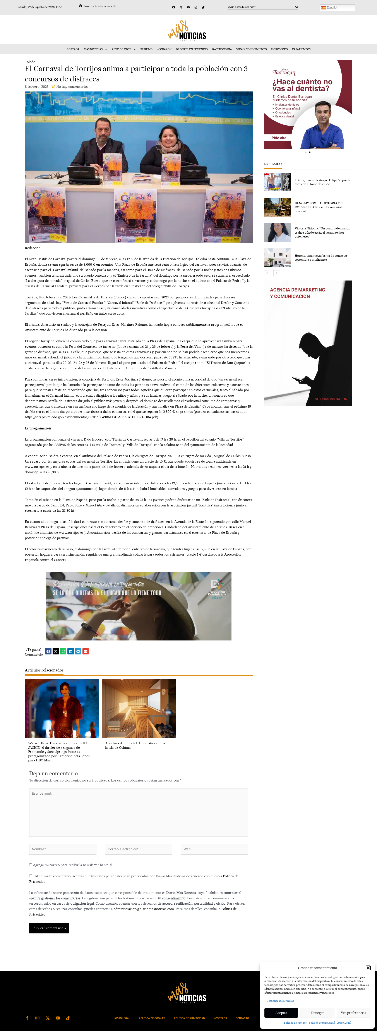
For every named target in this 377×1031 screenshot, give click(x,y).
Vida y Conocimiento (251, 49)
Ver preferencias (353, 1013)
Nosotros (220, 1018)
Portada (73, 49)
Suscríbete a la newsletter (101, 6)
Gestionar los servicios (280, 1000)
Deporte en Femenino (192, 49)
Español (331, 7)
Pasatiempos (301, 49)
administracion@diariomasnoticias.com (144, 909)
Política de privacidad (322, 1022)
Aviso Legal (344, 1022)
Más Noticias (93, 49)
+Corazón (164, 49)
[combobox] (262, 7)
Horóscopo (279, 49)
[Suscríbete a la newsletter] (80, 5)
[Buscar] (296, 7)
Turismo (147, 49)
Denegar (317, 1013)
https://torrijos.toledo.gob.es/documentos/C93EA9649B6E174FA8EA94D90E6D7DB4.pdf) (91, 417)
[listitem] (308, 182)
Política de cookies (295, 1022)
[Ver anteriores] (267, 273)
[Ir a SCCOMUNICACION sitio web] (308, 343)
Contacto (242, 1018)
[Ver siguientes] (276, 273)
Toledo (30, 62)
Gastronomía (222, 49)
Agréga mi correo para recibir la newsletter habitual (72, 865)
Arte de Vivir (121, 49)
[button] (368, 968)
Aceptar (281, 1013)
